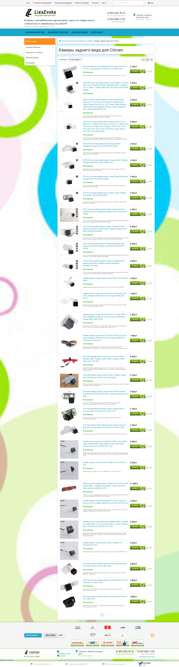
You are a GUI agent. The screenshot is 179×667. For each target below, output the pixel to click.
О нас (28, 3)
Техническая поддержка (63, 3)
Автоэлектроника (80, 32)
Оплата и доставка (82, 3)
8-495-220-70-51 (116, 13)
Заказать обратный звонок (116, 15)
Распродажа (97, 32)
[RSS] (153, 635)
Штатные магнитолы (35, 32)
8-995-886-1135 (116, 19)
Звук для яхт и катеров (58, 32)
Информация (32, 635)
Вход (150, 3)
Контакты (95, 3)
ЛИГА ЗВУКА (50, 635)
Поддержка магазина (147, 657)
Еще (103, 3)
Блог (61, 635)
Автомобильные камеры (84, 41)
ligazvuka (62, 656)
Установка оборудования (42, 3)
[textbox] (128, 3)
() (40, 663)
